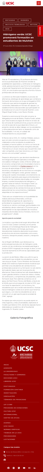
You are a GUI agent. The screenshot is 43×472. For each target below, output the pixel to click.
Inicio (6, 365)
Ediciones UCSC (10, 378)
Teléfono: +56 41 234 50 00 (15, 455)
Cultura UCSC (10, 411)
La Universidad (11, 371)
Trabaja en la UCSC (13, 433)
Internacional (10, 414)
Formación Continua (13, 389)
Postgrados (9, 386)
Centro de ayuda (12, 418)
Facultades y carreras (14, 374)
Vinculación (9, 396)
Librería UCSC (10, 381)
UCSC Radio (9, 426)
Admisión (8, 368)
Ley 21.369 (8, 404)
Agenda (7, 423)
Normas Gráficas (12, 429)
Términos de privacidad (15, 399)
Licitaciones (9, 439)
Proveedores (10, 436)
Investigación (10, 393)
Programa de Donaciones (16, 408)
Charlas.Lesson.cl (26, 166)
